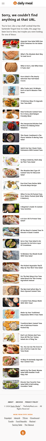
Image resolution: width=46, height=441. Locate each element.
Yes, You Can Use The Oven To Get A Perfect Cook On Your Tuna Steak (31, 349)
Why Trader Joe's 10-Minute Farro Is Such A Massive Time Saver (31, 90)
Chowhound (34, 418)
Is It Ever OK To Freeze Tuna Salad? (31, 220)
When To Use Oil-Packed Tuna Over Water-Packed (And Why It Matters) (32, 196)
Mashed (32, 421)
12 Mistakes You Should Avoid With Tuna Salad (31, 255)
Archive (19, 402)
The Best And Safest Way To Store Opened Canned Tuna (31, 290)
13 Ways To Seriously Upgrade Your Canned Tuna (32, 361)
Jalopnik (17, 418)
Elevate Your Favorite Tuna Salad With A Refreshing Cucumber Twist (30, 384)
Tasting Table (17, 425)
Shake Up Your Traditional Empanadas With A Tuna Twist (32, 314)
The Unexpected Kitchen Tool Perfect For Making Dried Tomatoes (31, 126)
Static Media (15, 406)
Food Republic (21, 421)
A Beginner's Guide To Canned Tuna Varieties (31, 208)
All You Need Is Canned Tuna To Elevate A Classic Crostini (32, 231)
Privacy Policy (31, 402)
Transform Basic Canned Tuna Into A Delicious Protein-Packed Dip (31, 325)
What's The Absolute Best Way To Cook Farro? (32, 55)
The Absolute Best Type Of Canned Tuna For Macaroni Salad (30, 173)
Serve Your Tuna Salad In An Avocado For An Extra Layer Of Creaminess (31, 243)
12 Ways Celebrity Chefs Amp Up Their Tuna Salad (31, 161)
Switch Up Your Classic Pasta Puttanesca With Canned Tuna (32, 149)
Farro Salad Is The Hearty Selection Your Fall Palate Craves (30, 79)
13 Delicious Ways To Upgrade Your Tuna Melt (32, 102)
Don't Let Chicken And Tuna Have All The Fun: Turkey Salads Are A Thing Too (31, 337)
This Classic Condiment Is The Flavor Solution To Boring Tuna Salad (32, 137)
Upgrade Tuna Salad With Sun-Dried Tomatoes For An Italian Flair (32, 43)
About (11, 402)
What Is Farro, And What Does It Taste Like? (32, 67)
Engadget (8, 418)
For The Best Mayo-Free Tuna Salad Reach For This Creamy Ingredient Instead (31, 278)
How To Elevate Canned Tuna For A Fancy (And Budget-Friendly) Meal (31, 114)
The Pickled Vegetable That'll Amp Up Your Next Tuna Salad (32, 267)
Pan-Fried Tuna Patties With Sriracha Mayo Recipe (31, 184)
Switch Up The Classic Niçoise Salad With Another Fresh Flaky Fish (31, 372)
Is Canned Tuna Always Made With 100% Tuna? (31, 302)
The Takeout (29, 425)
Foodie (11, 421)
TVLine (25, 418)
